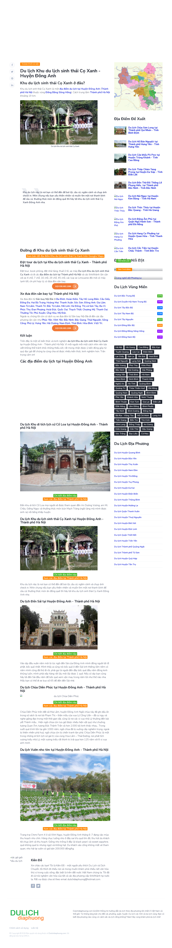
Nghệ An (120, 383)
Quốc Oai (63, 309)
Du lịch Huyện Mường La (126, 505)
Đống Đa (25, 302)
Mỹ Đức (62, 312)
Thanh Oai (102, 309)
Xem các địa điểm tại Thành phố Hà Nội (65, 499)
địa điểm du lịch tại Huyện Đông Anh (80, 88)
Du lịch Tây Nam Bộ (138, 313)
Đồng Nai (147, 410)
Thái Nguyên (94, 319)
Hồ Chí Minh (143, 415)
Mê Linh (65, 306)
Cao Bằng (143, 347)
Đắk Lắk (157, 401)
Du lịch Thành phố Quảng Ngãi (129, 546)
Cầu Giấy (105, 299)
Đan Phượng (38, 309)
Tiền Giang (121, 420)
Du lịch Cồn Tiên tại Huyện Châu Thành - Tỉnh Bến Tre (143, 249)
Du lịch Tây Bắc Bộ (138, 307)
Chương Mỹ (89, 309)
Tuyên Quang (122, 351)
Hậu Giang (147, 429)
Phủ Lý (30, 323)
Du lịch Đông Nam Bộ (138, 337)
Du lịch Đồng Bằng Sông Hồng (138, 331)
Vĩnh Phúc (146, 365)
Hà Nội (119, 347)
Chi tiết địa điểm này (65, 495)
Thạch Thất (75, 309)
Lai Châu (120, 356)
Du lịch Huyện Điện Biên (126, 493)
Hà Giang (130, 347)
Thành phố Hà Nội (30, 64)
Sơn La (131, 356)
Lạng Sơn (136, 361)
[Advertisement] (86, 29)
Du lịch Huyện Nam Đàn (126, 470)
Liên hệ (34, 928)
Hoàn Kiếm (72, 299)
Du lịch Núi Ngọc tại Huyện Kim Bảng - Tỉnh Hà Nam (143, 197)
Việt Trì (98, 323)
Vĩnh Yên (58, 319)
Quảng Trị (120, 388)
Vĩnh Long (120, 424)
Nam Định (65, 323)
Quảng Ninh (150, 361)
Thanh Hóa (147, 379)
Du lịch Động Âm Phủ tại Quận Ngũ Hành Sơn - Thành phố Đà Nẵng (144, 221)
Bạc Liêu (133, 433)
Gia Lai (146, 401)
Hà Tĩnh (131, 383)
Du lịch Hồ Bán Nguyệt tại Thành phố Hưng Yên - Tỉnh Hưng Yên (143, 144)
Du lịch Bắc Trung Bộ (138, 295)
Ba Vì (102, 306)
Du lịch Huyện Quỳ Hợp (125, 558)
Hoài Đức (51, 309)
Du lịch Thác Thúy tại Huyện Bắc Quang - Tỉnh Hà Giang (144, 209)
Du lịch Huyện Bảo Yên (125, 458)
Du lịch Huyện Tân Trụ (125, 564)
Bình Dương (133, 410)
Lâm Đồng (134, 406)
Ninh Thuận (147, 397)
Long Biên (93, 299)
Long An (157, 415)
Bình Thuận (121, 401)
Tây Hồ (83, 299)
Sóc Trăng (121, 433)
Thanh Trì (40, 306)
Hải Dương (52, 323)
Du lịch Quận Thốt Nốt (125, 535)
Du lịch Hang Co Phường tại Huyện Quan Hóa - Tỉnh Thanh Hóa (145, 236)
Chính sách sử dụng (19, 928)
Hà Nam (146, 374)
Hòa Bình (88, 323)
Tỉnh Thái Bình (124, 269)
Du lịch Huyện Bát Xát (125, 523)
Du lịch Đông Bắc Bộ (138, 325)
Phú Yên (119, 397)
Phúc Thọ (25, 309)
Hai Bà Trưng (38, 302)
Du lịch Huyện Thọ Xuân (126, 464)
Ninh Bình (133, 379)
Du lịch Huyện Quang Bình (127, 452)
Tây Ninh (120, 410)
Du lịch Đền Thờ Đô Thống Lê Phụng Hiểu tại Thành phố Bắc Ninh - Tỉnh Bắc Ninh (145, 185)
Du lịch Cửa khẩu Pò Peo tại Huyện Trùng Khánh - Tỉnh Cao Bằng (144, 157)
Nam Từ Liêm (27, 306)
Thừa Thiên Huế (137, 388)
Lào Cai (136, 351)
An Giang (148, 424)
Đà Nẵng (152, 388)
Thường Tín (26, 312)
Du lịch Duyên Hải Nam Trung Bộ (138, 301)
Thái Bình (76, 323)
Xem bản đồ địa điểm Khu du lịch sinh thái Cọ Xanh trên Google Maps (65, 256)
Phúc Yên (47, 319)
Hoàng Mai (53, 302)
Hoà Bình (153, 356)
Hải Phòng (147, 370)
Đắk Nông (120, 406)
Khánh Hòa (132, 397)
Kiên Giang (121, 429)
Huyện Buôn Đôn (140, 261)
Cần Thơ (134, 429)
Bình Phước (148, 406)
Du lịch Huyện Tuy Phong (126, 482)
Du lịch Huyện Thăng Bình (127, 499)
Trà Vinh (145, 420)
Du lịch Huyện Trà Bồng (125, 476)
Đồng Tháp (134, 424)
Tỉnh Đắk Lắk (124, 261)
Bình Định (151, 392)
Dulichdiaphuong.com (57, 933)
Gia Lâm (101, 302)
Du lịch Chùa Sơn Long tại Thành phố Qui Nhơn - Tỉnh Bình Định (143, 130)
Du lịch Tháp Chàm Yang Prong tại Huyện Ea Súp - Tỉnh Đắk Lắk (145, 172)
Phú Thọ (133, 365)
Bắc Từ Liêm (53, 306)
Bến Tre (134, 420)
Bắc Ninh (69, 319)
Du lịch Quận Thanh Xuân (126, 511)
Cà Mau (144, 433)
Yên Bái (141, 356)
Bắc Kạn (156, 347)
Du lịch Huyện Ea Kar (124, 487)
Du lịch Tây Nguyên (138, 319)
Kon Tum (134, 401)
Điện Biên (148, 351)
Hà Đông (76, 306)
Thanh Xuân (66, 302)
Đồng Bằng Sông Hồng (58, 92)
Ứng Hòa (51, 312)
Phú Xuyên (40, 312)
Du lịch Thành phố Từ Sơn (126, 552)
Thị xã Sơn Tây (90, 306)
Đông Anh (90, 302)
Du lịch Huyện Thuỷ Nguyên (127, 517)
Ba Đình (60, 299)
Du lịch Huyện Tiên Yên (125, 540)
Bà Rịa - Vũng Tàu (125, 415)
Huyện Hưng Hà (141, 269)
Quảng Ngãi (137, 392)
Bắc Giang (80, 319)
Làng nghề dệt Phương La (133, 275)
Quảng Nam (121, 392)
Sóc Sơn (78, 302)
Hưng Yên (40, 323)
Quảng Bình (145, 383)
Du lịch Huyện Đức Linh (125, 529)
